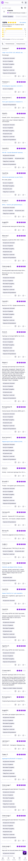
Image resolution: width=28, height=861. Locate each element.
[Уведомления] (25, 2)
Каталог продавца (8, 16)
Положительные (10, 43)
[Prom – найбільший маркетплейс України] (2, 2)
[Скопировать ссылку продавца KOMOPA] (22, 8)
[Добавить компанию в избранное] (25, 8)
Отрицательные (20, 43)
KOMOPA (10, 10)
